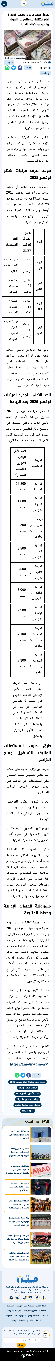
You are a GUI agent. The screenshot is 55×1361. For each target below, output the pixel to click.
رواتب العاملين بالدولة (27, 1099)
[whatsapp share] (7, 67)
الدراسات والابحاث (14, 1310)
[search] (4, 4)
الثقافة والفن (33, 1315)
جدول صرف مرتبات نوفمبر (27, 1105)
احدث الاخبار (41, 1305)
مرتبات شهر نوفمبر (27, 1088)
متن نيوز (43, 67)
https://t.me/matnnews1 (29, 1064)
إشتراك (21, 1345)
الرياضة (19, 1305)
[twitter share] (13, 67)
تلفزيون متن (29, 1305)
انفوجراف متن (20, 1315)
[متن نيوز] (47, 3)
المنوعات (9, 62)
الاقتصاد (42, 1310)
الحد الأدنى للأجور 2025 (27, 1094)
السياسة (10, 1305)
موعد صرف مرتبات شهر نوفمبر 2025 (27, 1082)
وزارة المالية (27, 1111)
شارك (27, 67)
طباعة (44, 73)
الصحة (38, 1320)
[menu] (24, 3)
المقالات (44, 1315)
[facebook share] (20, 67)
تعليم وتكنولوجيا (26, 1320)
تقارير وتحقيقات (30, 1310)
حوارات (14, 1320)
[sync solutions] (27, 1357)
